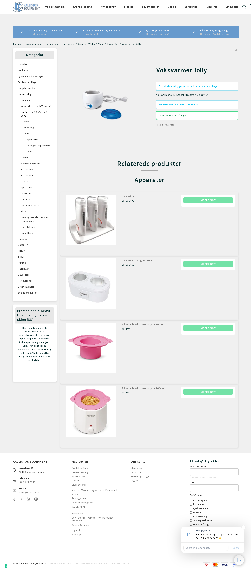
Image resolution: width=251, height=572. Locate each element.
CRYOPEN (23, 244)
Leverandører (150, 6)
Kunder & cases (80, 524)
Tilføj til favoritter (165, 124)
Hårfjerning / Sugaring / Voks (34, 114)
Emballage (27, 232)
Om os (172, 6)
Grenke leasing (82, 6)
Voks (26, 133)
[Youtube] (21, 500)
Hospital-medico (27, 88)
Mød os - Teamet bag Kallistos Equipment (94, 490)
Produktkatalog (54, 6)
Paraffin (25, 199)
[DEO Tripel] (90, 222)
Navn (192, 482)
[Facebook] (14, 500)
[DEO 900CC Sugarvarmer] (90, 286)
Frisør (21, 250)
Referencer (191, 6)
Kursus (22, 262)
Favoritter (136, 472)
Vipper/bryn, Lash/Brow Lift (36, 106)
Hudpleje (25, 100)
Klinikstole (27, 169)
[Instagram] (36, 500)
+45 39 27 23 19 (27, 482)
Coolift (24, 157)
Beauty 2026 (78, 507)
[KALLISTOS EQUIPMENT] (26, 7)
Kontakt (76, 494)
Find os (129, 6)
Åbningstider (79, 498)
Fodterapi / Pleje (27, 82)
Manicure (26, 193)
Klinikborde (27, 175)
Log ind (134, 480)
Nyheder (22, 64)
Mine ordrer (137, 468)
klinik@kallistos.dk (29, 492)
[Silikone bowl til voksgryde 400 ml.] (90, 350)
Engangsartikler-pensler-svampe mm (35, 219)
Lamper (25, 181)
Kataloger (23, 268)
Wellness (23, 70)
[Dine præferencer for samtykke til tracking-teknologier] (6, 566)
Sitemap (76, 534)
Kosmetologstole (30, 163)
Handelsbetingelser (82, 502)
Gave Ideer (23, 274)
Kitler (24, 211)
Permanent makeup (32, 205)
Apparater (32, 139)
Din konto (231, 6)
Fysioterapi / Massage (30, 76)
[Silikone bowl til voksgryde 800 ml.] (90, 414)
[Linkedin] (28, 500)
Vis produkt (208, 200)
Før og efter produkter (39, 145)
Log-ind (212, 6)
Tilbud (21, 256)
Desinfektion (28, 227)
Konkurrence (25, 280)
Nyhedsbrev (108, 6)
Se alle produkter (27, 292)
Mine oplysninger (140, 476)
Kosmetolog (24, 94)
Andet (27, 121)
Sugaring (29, 127)
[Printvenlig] (236, 50)
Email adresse (199, 466)
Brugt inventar (26, 286)
